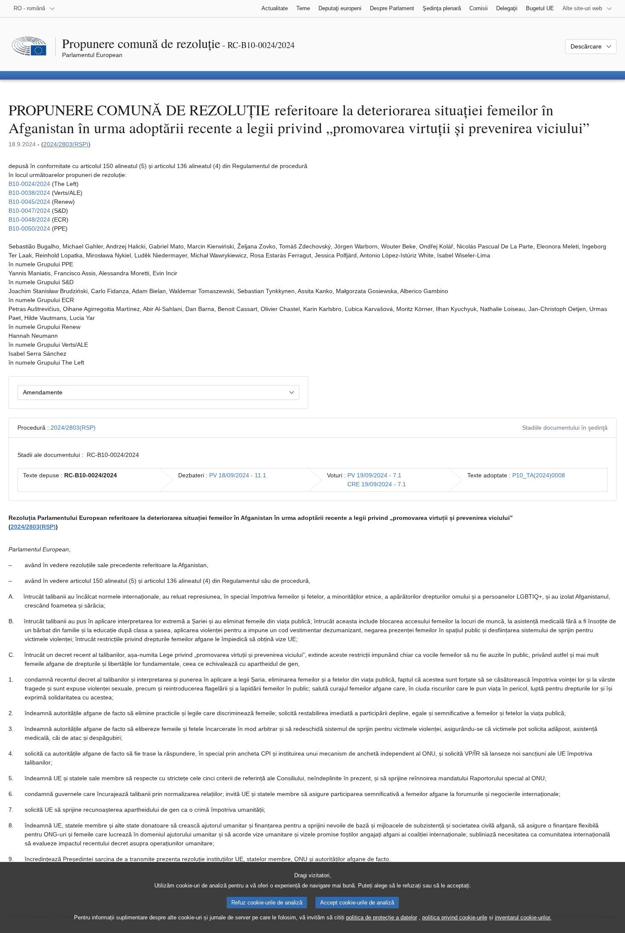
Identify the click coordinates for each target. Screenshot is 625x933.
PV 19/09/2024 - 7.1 (374, 475)
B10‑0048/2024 (29, 219)
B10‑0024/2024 (29, 183)
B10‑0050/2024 (29, 228)
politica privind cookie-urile (454, 917)
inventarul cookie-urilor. (523, 917)
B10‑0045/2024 (29, 201)
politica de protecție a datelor (381, 917)
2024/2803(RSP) (65, 144)
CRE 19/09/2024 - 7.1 (376, 484)
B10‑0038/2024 (29, 192)
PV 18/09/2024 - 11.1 (237, 475)
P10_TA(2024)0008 (538, 475)
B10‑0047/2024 (29, 210)
